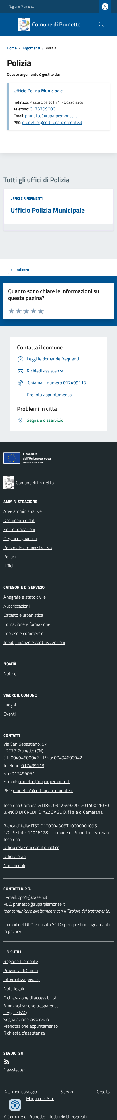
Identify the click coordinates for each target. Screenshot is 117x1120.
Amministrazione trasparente (30, 1005)
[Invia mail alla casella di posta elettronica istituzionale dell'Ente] (44, 781)
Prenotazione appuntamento (30, 1026)
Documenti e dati (19, 520)
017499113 (32, 765)
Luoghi (9, 704)
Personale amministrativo (27, 547)
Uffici (8, 565)
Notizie (9, 673)
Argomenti (31, 48)
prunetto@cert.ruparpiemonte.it (52, 122)
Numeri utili (14, 865)
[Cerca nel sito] (99, 24)
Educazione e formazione (26, 624)
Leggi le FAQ (15, 1012)
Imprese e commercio (23, 633)
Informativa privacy (21, 979)
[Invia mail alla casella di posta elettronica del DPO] (32, 897)
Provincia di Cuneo (20, 970)
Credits (103, 1091)
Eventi (9, 713)
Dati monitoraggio (20, 1091)
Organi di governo (20, 538)
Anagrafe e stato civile (24, 596)
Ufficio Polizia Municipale (38, 90)
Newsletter (14, 1069)
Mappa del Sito (40, 1098)
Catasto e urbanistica (23, 615)
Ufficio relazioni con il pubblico (31, 847)
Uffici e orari (14, 856)
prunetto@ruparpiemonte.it (51, 115)
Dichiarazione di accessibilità (29, 997)
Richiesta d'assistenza (24, 1032)
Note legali (13, 988)
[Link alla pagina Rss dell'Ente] (6, 1061)
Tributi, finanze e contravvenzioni (34, 642)
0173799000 (42, 108)
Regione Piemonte (21, 6)
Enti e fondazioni (19, 529)
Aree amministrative (22, 511)
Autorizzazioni (16, 606)
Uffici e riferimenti (27, 198)
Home (12, 48)
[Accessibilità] (15, 1104)
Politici (9, 556)
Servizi (67, 1091)
